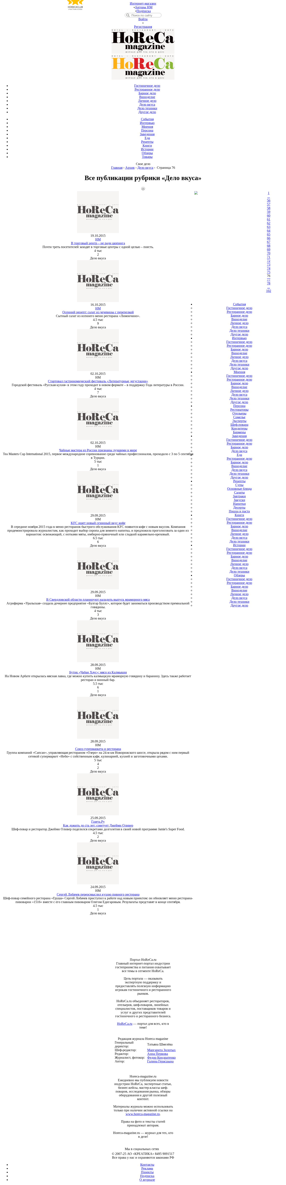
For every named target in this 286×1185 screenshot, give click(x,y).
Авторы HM (143, 7)
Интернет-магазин (143, 3)
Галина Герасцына (160, 1061)
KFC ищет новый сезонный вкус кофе (98, 523)
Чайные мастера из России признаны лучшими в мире (98, 450)
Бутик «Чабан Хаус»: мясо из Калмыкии (98, 672)
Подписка (144, 11)
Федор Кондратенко (161, 1057)
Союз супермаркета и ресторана (98, 749)
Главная (116, 167)
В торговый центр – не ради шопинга (98, 243)
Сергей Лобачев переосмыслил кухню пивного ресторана (98, 894)
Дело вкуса (145, 167)
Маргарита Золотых (161, 1050)
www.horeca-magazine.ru (143, 1114)
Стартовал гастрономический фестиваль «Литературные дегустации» (98, 381)
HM (98, 239)
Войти (143, 19)
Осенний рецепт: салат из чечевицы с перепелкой (98, 312)
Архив (130, 167)
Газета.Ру (98, 821)
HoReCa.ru (124, 1023)
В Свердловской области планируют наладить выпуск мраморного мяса (98, 599)
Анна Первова (157, 1054)
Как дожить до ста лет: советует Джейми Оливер (98, 825)
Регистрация (143, 26)
